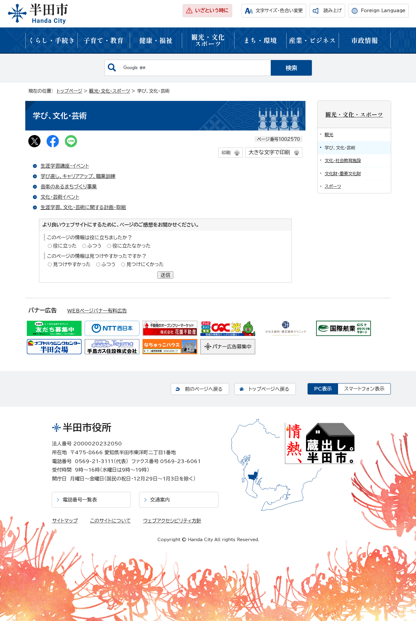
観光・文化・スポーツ (109, 91)
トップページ (69, 91)
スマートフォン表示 (364, 388)
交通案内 (160, 499)
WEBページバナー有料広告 (97, 310)
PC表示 (323, 388)
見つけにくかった (145, 264)
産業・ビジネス (312, 40)
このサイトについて (110, 520)
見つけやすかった (72, 264)
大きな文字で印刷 (269, 152)
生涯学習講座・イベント (65, 165)
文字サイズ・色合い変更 (279, 10)
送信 (165, 275)
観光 (329, 134)
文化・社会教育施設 (343, 160)
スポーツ (333, 186)
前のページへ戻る (204, 389)
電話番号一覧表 (80, 499)
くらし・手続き (51, 40)
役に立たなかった (131, 245)
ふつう (94, 245)
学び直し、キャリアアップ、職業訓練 (78, 176)
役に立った (65, 245)
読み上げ (332, 10)
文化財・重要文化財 (343, 173)
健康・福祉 (156, 40)
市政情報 (364, 40)
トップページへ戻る (269, 389)
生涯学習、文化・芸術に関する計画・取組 (83, 207)
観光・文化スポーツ (208, 40)
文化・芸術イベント (60, 197)
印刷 (226, 152)
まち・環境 (260, 40)
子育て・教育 (103, 40)
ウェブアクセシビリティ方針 (172, 520)
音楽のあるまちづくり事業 (69, 186)
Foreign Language (383, 10)
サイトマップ (65, 520)
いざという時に (212, 10)
